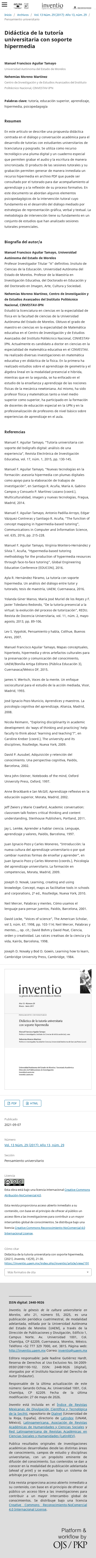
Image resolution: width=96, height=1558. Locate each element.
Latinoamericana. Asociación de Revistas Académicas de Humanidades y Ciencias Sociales (48, 1424)
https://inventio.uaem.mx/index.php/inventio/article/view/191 (46, 1263)
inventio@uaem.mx (72, 1350)
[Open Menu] (4, 4)
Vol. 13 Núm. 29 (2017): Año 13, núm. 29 (60, 15)
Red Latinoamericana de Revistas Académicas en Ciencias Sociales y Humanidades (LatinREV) (48, 1433)
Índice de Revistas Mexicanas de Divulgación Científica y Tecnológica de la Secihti (48, 1409)
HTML (33, 1103)
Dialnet (56, 1413)
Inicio (8, 15)
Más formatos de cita (21, 1272)
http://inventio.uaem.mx (27, 1350)
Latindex (67, 1418)
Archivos (23, 15)
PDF (14, 1103)
